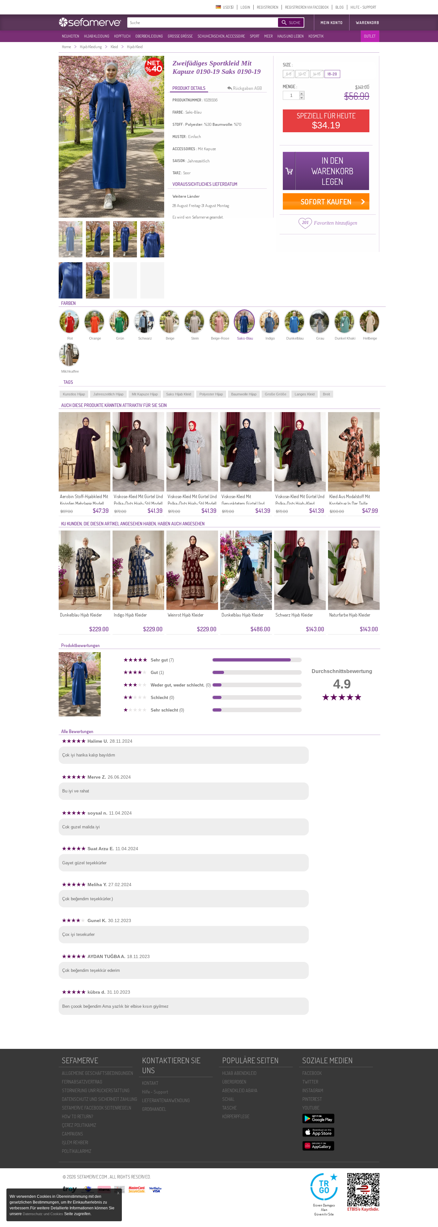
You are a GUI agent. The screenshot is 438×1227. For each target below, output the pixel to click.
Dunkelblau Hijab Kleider (81, 615)
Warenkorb (367, 22)
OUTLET (369, 36)
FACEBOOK (312, 1073)
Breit (326, 394)
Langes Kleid (305, 394)
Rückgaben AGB (247, 88)
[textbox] (197, 22)
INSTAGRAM (312, 1090)
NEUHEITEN (70, 36)
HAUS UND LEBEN (290, 36)
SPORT (254, 36)
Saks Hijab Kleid (178, 394)
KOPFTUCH (122, 36)
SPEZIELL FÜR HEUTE (326, 120)
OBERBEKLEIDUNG (149, 36)
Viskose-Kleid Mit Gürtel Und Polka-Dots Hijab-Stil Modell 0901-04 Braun (138, 503)
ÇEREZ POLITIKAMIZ (79, 1125)
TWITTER (310, 1081)
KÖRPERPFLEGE (235, 1116)
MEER (268, 36)
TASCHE (229, 1107)
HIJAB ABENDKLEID (239, 1073)
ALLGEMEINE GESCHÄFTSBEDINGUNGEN (97, 1073)
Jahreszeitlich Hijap (108, 394)
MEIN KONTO (332, 22)
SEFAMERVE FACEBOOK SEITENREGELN (96, 1107)
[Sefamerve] (91, 22)
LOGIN (245, 7)
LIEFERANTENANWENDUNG (166, 1100)
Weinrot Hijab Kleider (186, 615)
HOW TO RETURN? (77, 1116)
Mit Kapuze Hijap (145, 394)
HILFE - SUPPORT (363, 7)
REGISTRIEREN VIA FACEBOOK (307, 7)
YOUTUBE (310, 1107)
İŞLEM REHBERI (75, 1142)
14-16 (316, 74)
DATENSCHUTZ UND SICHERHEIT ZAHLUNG (99, 1099)
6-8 (288, 74)
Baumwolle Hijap (244, 394)
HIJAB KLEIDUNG (96, 36)
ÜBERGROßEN (234, 1081)
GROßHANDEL (154, 1109)
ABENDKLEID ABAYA (239, 1090)
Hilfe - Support (155, 1091)
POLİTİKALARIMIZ (76, 1151)
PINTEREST (312, 1099)
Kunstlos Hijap (74, 394)
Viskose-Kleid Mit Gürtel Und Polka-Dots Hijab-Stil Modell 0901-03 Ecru (192, 503)
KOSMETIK (316, 36)
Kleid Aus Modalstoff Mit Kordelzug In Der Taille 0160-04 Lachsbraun (349, 503)
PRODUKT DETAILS (189, 88)
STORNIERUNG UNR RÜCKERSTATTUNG (96, 1090)
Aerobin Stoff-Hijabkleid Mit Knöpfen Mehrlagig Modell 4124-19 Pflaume (84, 503)
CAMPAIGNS (72, 1133)
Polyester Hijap (211, 394)
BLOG (339, 7)
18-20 (332, 74)
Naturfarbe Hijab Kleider (349, 615)
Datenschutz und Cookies (43, 1214)
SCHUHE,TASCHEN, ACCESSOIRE (221, 36)
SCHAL (228, 1099)
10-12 (302, 74)
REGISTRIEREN (267, 7)
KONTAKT (150, 1083)
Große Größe (275, 394)
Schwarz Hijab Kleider (294, 615)
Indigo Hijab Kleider (130, 615)
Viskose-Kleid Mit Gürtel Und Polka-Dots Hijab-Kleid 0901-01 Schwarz (299, 503)
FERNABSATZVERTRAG (82, 1081)
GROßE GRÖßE (180, 36)
